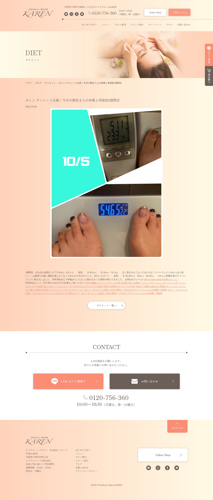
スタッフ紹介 (137, 24)
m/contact (174, 280)
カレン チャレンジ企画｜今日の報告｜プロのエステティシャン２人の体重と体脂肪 (125, 290)
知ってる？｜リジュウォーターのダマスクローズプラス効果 (73, 286)
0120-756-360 (104, 13)
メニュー (106, 24)
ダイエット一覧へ (106, 305)
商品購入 (209, 78)
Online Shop (155, 12)
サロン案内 (120, 24)
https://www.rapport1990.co (157, 279)
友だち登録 (209, 57)
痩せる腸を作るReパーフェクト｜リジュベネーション (56, 290)
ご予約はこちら (179, 12)
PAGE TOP (177, 427)
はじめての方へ (89, 24)
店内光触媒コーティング (98, 283)
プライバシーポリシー (86, 471)
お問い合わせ (183, 24)
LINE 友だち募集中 (73, 381)
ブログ (169, 24)
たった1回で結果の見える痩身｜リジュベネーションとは (138, 283)
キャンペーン (154, 24)
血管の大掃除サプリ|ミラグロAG (119, 286)
